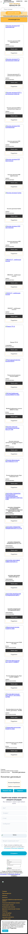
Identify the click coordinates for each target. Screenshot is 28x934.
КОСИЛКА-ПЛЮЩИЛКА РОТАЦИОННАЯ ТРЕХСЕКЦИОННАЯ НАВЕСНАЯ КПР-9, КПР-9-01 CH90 (14, 509)
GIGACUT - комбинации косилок (14, 309)
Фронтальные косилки (10, 647)
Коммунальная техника (8, 906)
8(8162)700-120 (14, 5)
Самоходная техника (8, 904)
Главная (3, 769)
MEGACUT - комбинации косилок (14, 275)
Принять (5, 930)
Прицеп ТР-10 (14, 342)
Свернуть (20, 790)
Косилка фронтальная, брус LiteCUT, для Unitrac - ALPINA (14, 710)
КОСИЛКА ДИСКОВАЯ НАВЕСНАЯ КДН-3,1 (14, 576)
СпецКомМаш (8, 345)
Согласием (7, 848)
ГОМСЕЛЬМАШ (9, 512)
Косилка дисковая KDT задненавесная (14, 41)
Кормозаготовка (5, 772)
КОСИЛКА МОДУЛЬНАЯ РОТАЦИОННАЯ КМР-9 (14, 609)
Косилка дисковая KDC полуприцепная (14, 142)
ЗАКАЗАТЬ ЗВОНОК (13, 13)
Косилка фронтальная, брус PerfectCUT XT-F (14, 476)
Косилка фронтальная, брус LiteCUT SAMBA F (14, 676)
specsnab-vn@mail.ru (8, 917)
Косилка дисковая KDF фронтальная (14, 175)
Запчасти (4, 911)
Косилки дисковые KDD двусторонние (14, 242)
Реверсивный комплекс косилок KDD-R (14, 375)
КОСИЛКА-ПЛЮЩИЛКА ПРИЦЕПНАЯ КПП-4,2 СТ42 (14, 543)
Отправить (14, 853)
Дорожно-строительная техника (11, 909)
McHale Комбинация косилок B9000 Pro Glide (14, 409)
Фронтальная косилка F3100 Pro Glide (14, 643)
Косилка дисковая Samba (14, 208)
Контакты (5, 897)
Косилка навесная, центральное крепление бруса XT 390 (14, 442)
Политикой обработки (17, 848)
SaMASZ (7, 44)
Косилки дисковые (9, 46)
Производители (6, 893)
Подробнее (14, 53)
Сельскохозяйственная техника (13, 16)
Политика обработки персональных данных (12, 900)
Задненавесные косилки (11, 747)
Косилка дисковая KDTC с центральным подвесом (14, 108)
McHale (7, 412)
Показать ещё (7, 790)
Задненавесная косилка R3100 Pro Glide (14, 743)
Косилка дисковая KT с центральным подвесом (14, 75)
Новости (4, 895)
